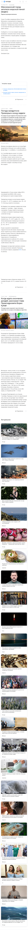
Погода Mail (11, 4)
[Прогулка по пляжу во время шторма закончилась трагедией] (14, 643)
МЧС (20, 249)
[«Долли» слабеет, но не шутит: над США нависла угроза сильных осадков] (14, 790)
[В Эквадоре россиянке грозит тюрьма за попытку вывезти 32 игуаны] (14, 832)
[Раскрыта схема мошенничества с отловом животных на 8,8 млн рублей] (14, 727)
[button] (14, 134)
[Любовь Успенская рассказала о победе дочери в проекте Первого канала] (14, 874)
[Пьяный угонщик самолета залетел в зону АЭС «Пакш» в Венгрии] (14, 454)
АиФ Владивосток (12, 296)
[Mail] (4, 1)
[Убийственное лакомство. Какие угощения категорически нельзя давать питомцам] (14, 811)
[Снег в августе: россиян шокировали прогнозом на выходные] (14, 706)
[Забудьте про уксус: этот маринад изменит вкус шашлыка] (14, 475)
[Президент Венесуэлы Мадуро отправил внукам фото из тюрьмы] (14, 895)
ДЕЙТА (11, 108)
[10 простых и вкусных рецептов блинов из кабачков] (14, 559)
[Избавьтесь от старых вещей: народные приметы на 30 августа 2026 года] (14, 601)
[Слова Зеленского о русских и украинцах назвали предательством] (14, 580)
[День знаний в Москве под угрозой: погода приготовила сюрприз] (14, 496)
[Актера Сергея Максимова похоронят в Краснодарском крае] (14, 622)
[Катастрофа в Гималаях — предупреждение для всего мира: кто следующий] (14, 433)
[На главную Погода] (8, 1)
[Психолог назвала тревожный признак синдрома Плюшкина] (14, 664)
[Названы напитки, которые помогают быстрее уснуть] (14, 769)
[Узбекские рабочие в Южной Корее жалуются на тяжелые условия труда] (14, 748)
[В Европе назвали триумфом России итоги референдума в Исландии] (14, 685)
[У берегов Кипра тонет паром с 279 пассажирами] (14, 517)
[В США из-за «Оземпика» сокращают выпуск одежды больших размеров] (14, 853)
